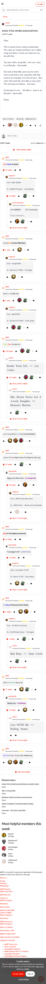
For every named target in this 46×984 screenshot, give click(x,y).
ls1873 (11, 358)
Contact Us (4, 898)
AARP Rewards (5, 889)
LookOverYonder (18, 203)
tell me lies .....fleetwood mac (26, 119)
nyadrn (7, 23)
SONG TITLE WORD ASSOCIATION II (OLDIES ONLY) (20, 784)
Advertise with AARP (7, 910)
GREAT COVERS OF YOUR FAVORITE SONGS (17, 804)
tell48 (7, 157)
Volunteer (3, 883)
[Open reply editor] (23, 136)
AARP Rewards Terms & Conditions (16, 951)
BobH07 (11, 834)
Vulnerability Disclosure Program (15, 956)
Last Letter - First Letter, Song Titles (13, 810)
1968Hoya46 (12, 860)
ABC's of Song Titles (8, 791)
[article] (23, 164)
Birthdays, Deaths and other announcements (17, 797)
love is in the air (8, 119)
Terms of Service (10, 947)
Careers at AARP (5, 913)
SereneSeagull (13, 847)
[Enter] (3, 10)
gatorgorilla (12, 471)
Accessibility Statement (12, 949)
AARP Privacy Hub (10, 944)
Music (5, 17)
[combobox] (23, 10)
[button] (2, 5)
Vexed (10, 854)
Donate (2, 881)
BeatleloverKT (13, 840)
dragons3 (12, 176)
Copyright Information (12, 954)
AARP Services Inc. (6, 922)
